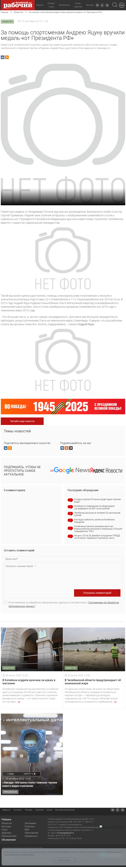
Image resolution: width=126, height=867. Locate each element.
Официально (31, 836)
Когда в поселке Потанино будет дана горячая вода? (97, 500)
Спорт (5, 829)
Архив (49, 810)
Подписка (39, 810)
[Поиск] (114, 5)
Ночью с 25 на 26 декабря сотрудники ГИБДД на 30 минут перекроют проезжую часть (97, 536)
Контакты (18, 810)
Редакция (6, 810)
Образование (31, 833)
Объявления (64, 5)
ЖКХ (27, 829)
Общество (7, 823)
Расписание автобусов (65, 810)
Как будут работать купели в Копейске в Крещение (94, 520)
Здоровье (6, 833)
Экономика (30, 823)
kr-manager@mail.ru (65, 833)
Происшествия (9, 836)
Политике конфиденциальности (19, 854)
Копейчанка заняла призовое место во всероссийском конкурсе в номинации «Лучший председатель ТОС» (98, 528)
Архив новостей (78, 5)
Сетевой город (51, 5)
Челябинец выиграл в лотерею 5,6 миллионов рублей (97, 514)
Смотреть (28, 774)
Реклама (89, 5)
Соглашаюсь (65, 860)
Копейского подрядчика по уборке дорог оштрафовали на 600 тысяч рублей (94, 507)
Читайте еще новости (22, 421)
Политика (30, 826)
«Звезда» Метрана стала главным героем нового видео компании (29, 784)
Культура (6, 826)
